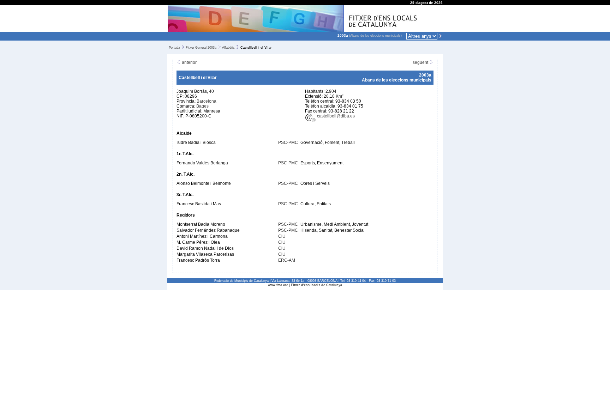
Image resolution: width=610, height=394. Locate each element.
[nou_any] (440, 36)
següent (421, 62)
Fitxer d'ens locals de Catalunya (316, 285)
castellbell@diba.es (335, 116)
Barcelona (206, 101)
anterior (189, 62)
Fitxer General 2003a (201, 47)
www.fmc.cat (278, 285)
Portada (174, 47)
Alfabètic (228, 47)
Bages (202, 106)
